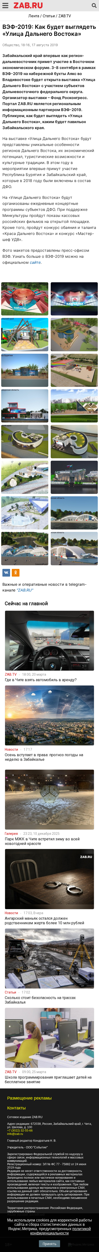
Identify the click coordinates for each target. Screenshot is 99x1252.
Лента (33, 16)
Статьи (49, 16)
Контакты (16, 1108)
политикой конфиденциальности (60, 1231)
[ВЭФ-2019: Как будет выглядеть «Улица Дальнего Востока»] (24, 298)
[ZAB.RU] (28, 7)
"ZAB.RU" (25, 590)
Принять (49, 1243)
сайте (35, 262)
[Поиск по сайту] (94, 6)
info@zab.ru (15, 1134)
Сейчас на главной (26, 603)
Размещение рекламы (29, 1098)
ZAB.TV (64, 16)
